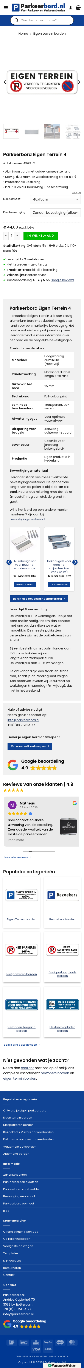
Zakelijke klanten (15, 1175)
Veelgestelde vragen (18, 1246)
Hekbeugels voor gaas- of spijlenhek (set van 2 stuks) (59, 566)
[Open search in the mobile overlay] (42, 20)
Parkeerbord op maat (18, 1203)
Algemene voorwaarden (31, 1356)
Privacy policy (58, 1356)
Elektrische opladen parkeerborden (28, 1139)
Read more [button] (12, 840)
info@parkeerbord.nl (23, 720)
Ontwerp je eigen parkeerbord (25, 1110)
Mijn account (12, 1261)
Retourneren (12, 1268)
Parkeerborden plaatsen (20, 1182)
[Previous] (5, 82)
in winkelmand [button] (24, 584)
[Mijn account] (70, 7)
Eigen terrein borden (49, 33)
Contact (8, 1275)
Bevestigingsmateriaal (19, 1196)
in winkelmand (40, 235)
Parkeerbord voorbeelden (21, 1189)
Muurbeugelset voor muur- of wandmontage (25, 564)
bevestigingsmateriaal (27, 519)
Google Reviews (62, 280)
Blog (6, 1211)
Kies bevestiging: (14, 212)
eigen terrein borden (19, 1078)
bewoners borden (55, 1073)
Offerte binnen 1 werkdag (20, 1232)
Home (23, 33)
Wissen (76, 192)
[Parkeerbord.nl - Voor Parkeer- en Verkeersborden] (38, 7)
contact (27, 1068)
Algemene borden (16, 1154)
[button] (5, 7)
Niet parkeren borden (18, 1125)
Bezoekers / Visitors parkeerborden (28, 1132)
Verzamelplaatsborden (19, 1147)
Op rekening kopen (16, 1239)
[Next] (78, 82)
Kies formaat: (12, 199)
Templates (10, 1253)
